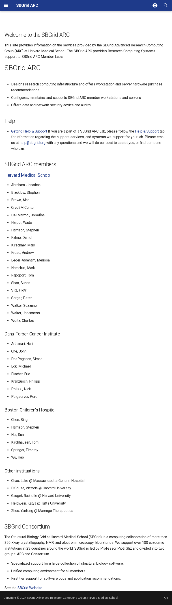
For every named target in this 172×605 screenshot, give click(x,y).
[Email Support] (165, 597)
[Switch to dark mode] (154, 5)
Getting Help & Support (29, 131)
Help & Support (147, 131)
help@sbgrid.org (32, 143)
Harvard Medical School (27, 175)
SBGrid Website (29, 588)
